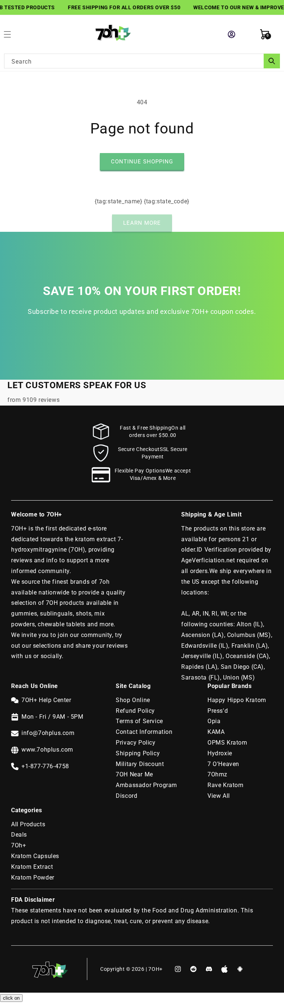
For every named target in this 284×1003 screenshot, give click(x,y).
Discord (126, 795)
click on (11, 998)
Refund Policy (135, 710)
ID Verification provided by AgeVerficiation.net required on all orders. (226, 560)
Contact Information (144, 731)
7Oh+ (18, 845)
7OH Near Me (134, 774)
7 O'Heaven (223, 764)
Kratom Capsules (35, 856)
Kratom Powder (32, 877)
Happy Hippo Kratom (236, 700)
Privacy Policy (135, 742)
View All (218, 795)
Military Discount (140, 764)
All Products (28, 824)
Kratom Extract (32, 866)
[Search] (272, 61)
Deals (19, 834)
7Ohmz (217, 774)
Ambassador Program (146, 785)
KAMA (215, 731)
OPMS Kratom (227, 742)
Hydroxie (219, 753)
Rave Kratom (225, 785)
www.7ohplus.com (47, 749)
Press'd (217, 710)
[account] (231, 34)
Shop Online (133, 700)
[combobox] (142, 61)
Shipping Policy (138, 753)
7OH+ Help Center (46, 700)
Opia (213, 721)
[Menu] (11, 34)
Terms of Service (139, 721)
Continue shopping (142, 161)
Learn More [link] (142, 223)
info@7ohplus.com (48, 732)
